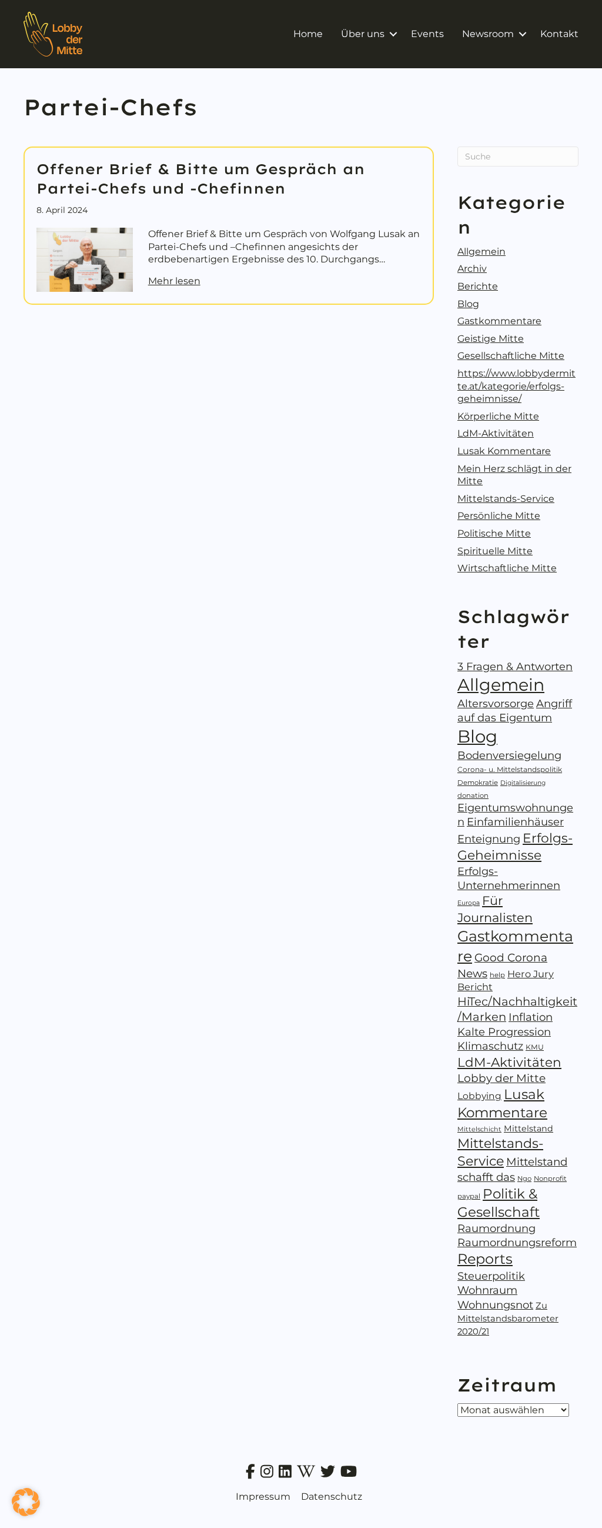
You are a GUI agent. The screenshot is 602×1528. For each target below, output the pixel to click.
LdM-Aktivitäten (495, 433)
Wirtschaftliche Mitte (507, 568)
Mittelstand (528, 1128)
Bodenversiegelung (509, 755)
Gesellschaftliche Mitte (510, 355)
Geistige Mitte (490, 338)
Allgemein (481, 251)
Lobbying (479, 1095)
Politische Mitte (494, 533)
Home (308, 33)
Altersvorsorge (495, 703)
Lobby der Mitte (501, 1078)
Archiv (472, 268)
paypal (468, 1196)
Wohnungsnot (495, 1305)
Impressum (263, 1496)
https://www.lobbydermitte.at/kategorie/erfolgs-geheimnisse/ (516, 386)
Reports (485, 1258)
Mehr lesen (174, 281)
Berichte (477, 286)
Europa (468, 903)
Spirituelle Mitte (495, 551)
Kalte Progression (504, 1032)
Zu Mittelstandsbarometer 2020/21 (507, 1318)
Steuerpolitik (491, 1276)
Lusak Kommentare (504, 451)
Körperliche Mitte (498, 416)
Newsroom (488, 33)
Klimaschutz (490, 1046)
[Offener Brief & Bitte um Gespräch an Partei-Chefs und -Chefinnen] (84, 259)
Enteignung (488, 839)
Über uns (362, 33)
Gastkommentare (499, 321)
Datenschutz (331, 1496)
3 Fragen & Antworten (515, 666)
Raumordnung (496, 1228)
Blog (468, 303)
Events (427, 33)
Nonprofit (550, 1178)
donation (473, 795)
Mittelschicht (479, 1129)
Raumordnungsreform (517, 1242)
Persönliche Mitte (498, 515)
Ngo (524, 1178)
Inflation (531, 1017)
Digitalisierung (523, 783)
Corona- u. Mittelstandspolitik (509, 769)
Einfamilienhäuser (515, 821)
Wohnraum (487, 1290)
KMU (535, 1047)
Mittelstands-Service (505, 498)
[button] (393, 34)
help (497, 975)
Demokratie (477, 782)
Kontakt (559, 33)
